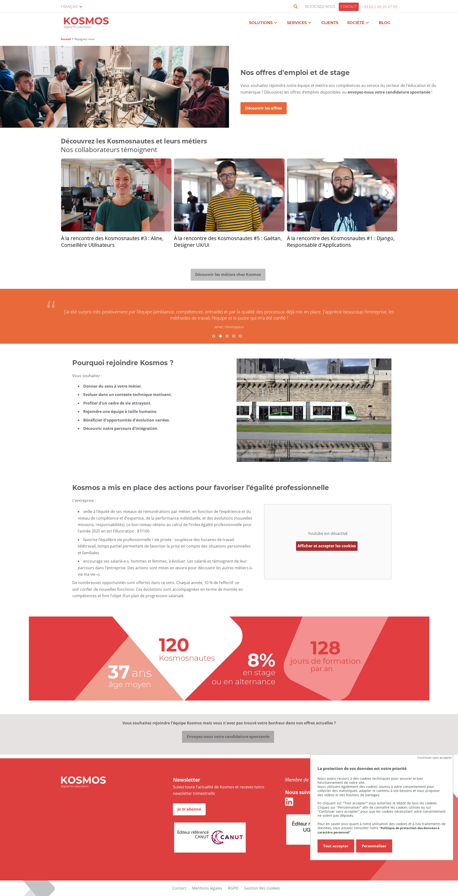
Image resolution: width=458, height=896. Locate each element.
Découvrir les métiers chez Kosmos (228, 274)
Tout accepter (336, 846)
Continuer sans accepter (434, 757)
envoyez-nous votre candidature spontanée (389, 92)
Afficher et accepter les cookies (326, 545)
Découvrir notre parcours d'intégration (120, 428)
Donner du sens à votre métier (112, 386)
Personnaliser (374, 846)
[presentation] (387, 192)
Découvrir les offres (263, 108)
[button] (213, 336)
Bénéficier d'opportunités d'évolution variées (126, 420)
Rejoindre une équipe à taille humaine (119, 411)
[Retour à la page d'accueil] (86, 23)
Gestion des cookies (262, 888)
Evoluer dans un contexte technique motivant (127, 394)
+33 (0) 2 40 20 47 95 (379, 6)
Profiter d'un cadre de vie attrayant (116, 403)
